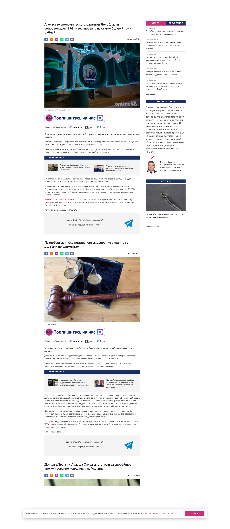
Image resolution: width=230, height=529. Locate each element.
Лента (155, 23)
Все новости (151, 95)
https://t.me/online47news (89, 225)
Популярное (176, 23)
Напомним (49, 422)
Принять (194, 514)
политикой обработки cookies (158, 514)
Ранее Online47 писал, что (56, 200)
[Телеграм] (97, 129)
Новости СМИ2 (153, 227)
